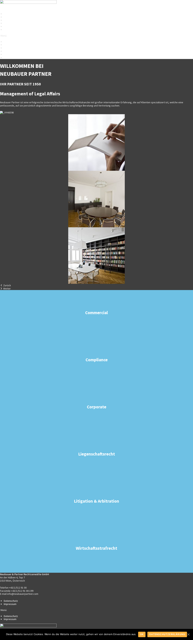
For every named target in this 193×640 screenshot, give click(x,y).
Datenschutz (11, 600)
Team (7, 20)
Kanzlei (8, 13)
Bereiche (9, 17)
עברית (7, 26)
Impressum (10, 604)
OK (142, 634)
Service (8, 23)
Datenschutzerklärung (167, 634)
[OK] (188, 634)
